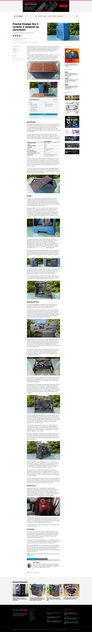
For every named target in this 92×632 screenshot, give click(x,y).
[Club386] (18, 16)
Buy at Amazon (43, 114)
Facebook (57, 629)
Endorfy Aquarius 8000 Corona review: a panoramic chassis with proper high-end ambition (37, 599)
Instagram (64, 629)
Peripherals (66, 78)
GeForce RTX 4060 (50, 461)
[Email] (16, 58)
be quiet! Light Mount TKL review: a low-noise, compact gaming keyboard (72, 80)
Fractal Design (35, 572)
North (54, 54)
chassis (31, 572)
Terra (28, 56)
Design (14, 49)
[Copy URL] (14, 58)
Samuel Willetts (16, 38)
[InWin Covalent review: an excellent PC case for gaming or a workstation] (21, 590)
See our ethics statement (35, 42)
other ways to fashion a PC (40, 247)
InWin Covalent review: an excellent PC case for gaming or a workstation (20, 599)
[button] (76, 16)
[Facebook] (16, 61)
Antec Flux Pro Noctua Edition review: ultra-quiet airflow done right (53, 599)
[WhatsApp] (20, 58)
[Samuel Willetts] (29, 565)
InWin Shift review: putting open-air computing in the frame (70, 598)
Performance (15, 51)
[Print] (18, 58)
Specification (15, 48)
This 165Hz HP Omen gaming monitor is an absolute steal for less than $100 (72, 65)
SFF (39, 572)
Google (78, 629)
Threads (73, 629)
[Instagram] (61, 629)
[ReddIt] (20, 61)
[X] (14, 61)
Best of (48, 611)
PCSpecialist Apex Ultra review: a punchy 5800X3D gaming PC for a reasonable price (71, 87)
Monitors (65, 611)
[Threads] (70, 629)
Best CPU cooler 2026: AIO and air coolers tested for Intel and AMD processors (54, 621)
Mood (56, 54)
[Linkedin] (18, 61)
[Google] (76, 629)
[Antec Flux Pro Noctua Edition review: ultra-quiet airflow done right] (54, 590)
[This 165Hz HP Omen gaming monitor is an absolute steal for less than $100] (72, 55)
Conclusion (15, 52)
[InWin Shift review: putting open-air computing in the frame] (71, 590)
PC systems (66, 84)
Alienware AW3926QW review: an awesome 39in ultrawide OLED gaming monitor (71, 74)
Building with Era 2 (16, 50)
